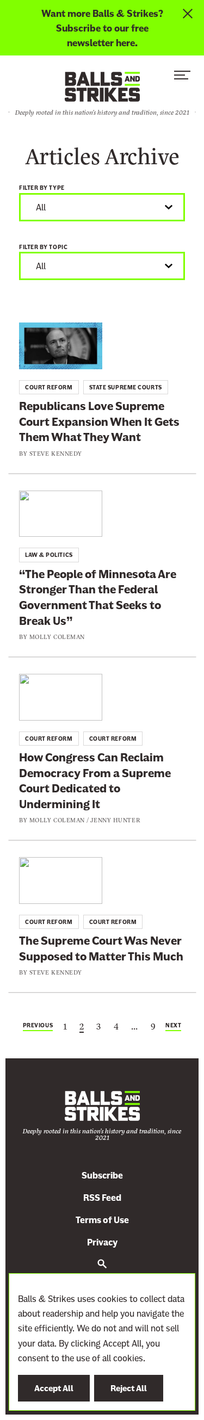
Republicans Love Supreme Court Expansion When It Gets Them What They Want (99, 421)
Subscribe (102, 1175)
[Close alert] (189, 27)
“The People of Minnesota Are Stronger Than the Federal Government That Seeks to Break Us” (97, 597)
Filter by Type (42, 187)
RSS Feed (102, 1198)
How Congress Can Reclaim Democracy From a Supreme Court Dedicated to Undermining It (95, 780)
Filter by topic (43, 247)
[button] (182, 77)
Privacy (102, 1242)
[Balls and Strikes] (102, 86)
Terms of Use (102, 1220)
